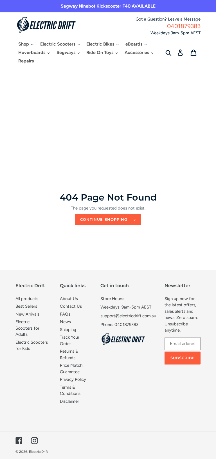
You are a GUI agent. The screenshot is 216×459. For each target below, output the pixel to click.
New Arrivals (27, 314)
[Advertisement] (108, 110)
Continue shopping (103, 219)
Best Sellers (26, 306)
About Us (69, 298)
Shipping (68, 329)
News (65, 321)
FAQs (65, 314)
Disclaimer (69, 401)
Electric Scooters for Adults (27, 328)
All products (26, 298)
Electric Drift (38, 452)
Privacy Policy (73, 379)
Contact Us (71, 306)
